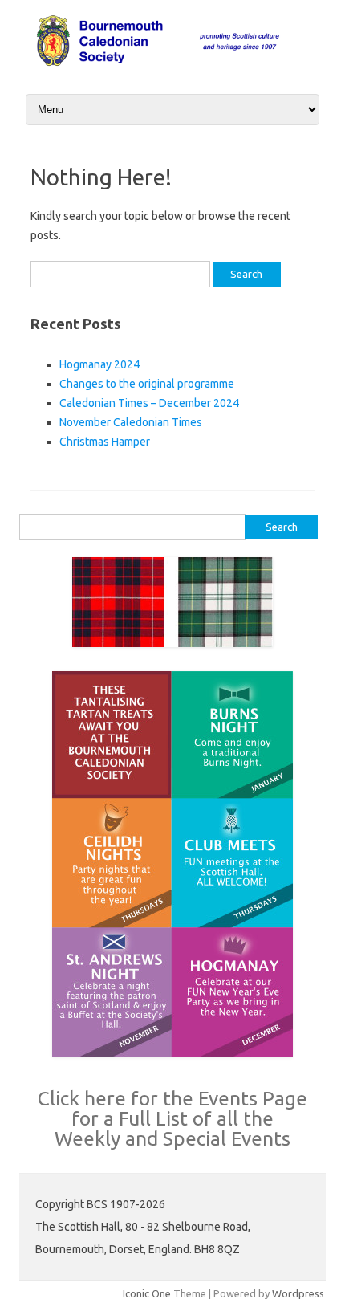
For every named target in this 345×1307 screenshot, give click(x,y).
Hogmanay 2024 (99, 364)
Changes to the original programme (146, 383)
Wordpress (298, 1293)
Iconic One (147, 1293)
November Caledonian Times (130, 422)
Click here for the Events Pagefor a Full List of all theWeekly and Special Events (172, 1118)
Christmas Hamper (104, 441)
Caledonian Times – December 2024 (149, 403)
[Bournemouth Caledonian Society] (172, 63)
